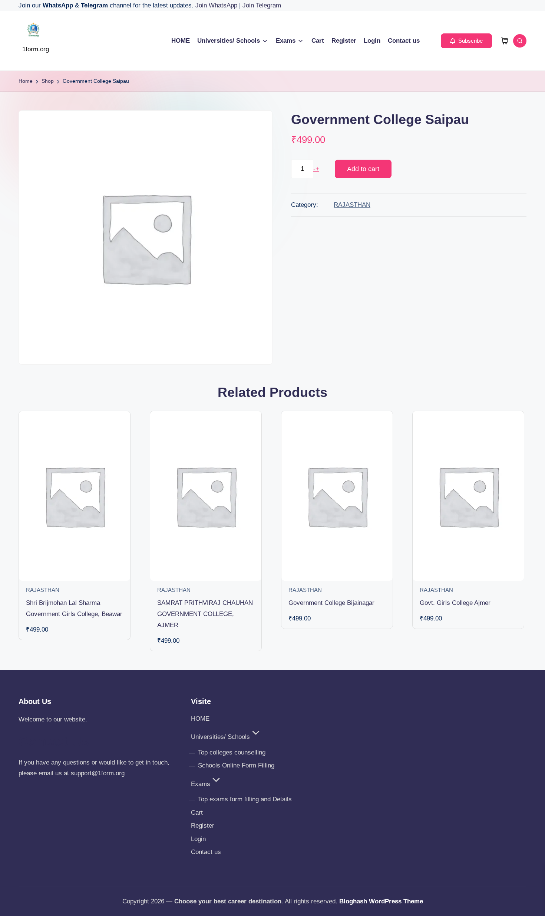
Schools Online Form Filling (236, 765)
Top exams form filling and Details (245, 799)
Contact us (206, 851)
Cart (197, 812)
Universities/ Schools (220, 736)
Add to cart (363, 169)
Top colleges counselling (231, 752)
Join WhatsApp (217, 5)
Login (198, 838)
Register (202, 825)
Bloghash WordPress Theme (381, 901)
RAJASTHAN (352, 204)
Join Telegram (261, 5)
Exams (200, 784)
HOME (200, 718)
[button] (466, 40)
